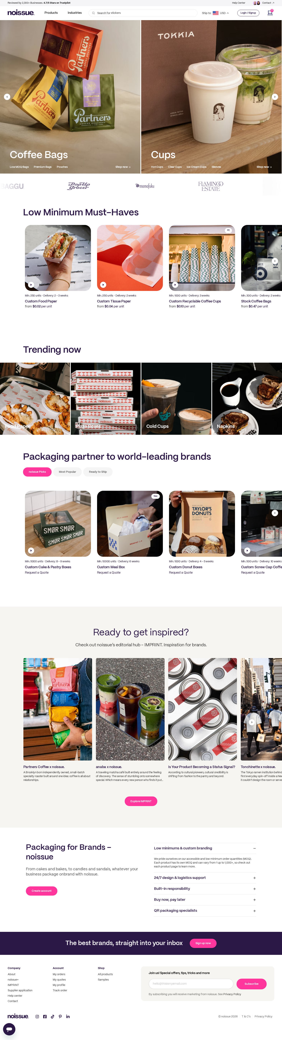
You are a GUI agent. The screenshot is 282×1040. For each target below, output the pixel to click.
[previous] (7, 97)
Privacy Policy (232, 994)
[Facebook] (45, 1017)
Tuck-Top (64, 167)
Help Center (238, 3)
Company (14, 968)
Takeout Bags (159, 167)
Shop (101, 968)
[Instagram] (37, 1017)
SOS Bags (179, 167)
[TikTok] (52, 1017)
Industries (75, 13)
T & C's (246, 1016)
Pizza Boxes (17, 167)
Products (51, 13)
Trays (50, 167)
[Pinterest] (60, 1017)
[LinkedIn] (68, 1017)
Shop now (121, 167)
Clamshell (35, 167)
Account (58, 968)
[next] (275, 97)
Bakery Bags (197, 167)
